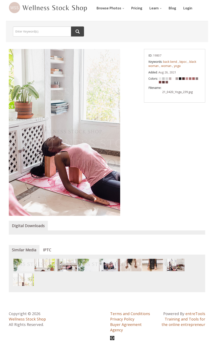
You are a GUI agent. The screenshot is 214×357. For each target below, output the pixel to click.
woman (166, 66)
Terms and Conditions (130, 313)
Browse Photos (109, 8)
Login (187, 8)
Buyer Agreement (126, 324)
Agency (116, 329)
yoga (177, 66)
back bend (170, 62)
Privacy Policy (122, 319)
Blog (172, 8)
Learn (154, 8)
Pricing (136, 8)
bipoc (184, 62)
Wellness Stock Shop (27, 319)
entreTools (195, 313)
